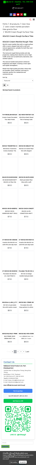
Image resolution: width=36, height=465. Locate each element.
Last (27, 351)
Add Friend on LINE (18, 401)
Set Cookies (13, 462)
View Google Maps (18, 391)
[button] (30, 20)
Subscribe (5, 446)
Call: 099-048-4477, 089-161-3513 (18, 396)
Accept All (23, 462)
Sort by (5, 77)
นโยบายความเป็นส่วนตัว (21, 457)
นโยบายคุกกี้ (6, 459)
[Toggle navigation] (34, 20)
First (8, 351)
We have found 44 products (11, 90)
